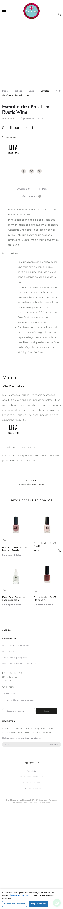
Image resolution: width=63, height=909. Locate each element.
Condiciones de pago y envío (15, 529)
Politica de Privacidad (31, 660)
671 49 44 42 (9, 565)
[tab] (23, 188)
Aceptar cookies (38, 903)
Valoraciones (31, 196)
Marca (43, 188)
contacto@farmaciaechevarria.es (19, 571)
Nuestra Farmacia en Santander (16, 517)
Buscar (46, 582)
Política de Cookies (31, 654)
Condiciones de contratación (31, 648)
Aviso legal (31, 642)
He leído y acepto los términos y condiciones (21, 609)
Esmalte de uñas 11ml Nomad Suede (25, 466)
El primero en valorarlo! (33, 118)
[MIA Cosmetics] (13, 149)
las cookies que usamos (21, 895)
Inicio (5, 91)
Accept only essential (14, 903)
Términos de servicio (33, 674)
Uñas (31, 91)
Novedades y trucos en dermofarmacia (19, 535)
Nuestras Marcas (9, 523)
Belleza (18, 91)
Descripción (23, 188)
